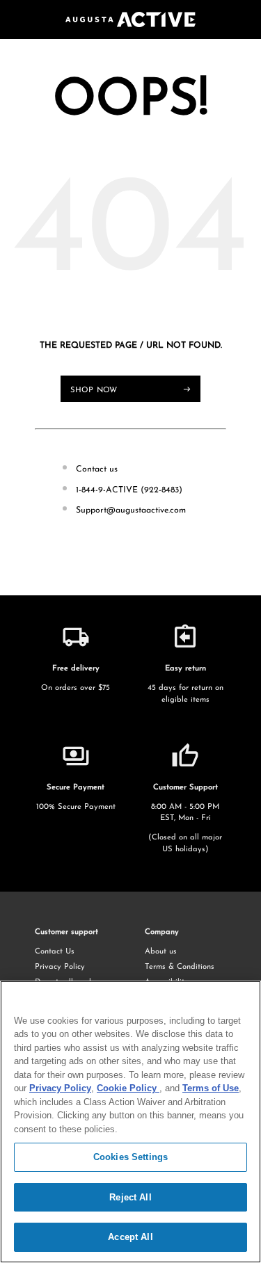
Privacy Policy (60, 967)
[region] (130, 1122)
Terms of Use (210, 1088)
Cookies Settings (130, 1157)
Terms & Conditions (179, 967)
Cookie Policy (128, 1088)
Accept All (130, 1237)
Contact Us (54, 952)
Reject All (130, 1197)
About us (161, 952)
